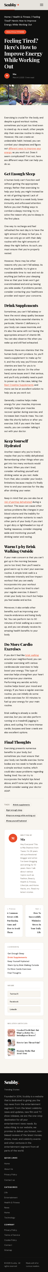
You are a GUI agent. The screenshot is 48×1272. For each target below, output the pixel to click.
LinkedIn (13, 1009)
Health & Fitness (21, 16)
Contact (8, 1245)
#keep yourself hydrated (16, 821)
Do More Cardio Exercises (19, 969)
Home (7, 16)
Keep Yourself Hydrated (18, 961)
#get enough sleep (14, 810)
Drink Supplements (17, 957)
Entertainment (11, 1197)
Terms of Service (12, 1235)
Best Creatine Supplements (19, 384)
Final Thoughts (15, 973)
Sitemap (8, 1250)
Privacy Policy (10, 1174)
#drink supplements (21, 805)
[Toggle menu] (41, 4)
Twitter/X (14, 994)
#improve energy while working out (20, 815)
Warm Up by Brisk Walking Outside (23, 965)
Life (6, 1192)
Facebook (14, 1001)
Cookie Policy (10, 1240)
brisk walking (32, 655)
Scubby (10, 4)
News (6, 1207)
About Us (8, 1169)
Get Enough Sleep (16, 953)
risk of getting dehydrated (18, 502)
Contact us (9, 1180)
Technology (9, 1217)
